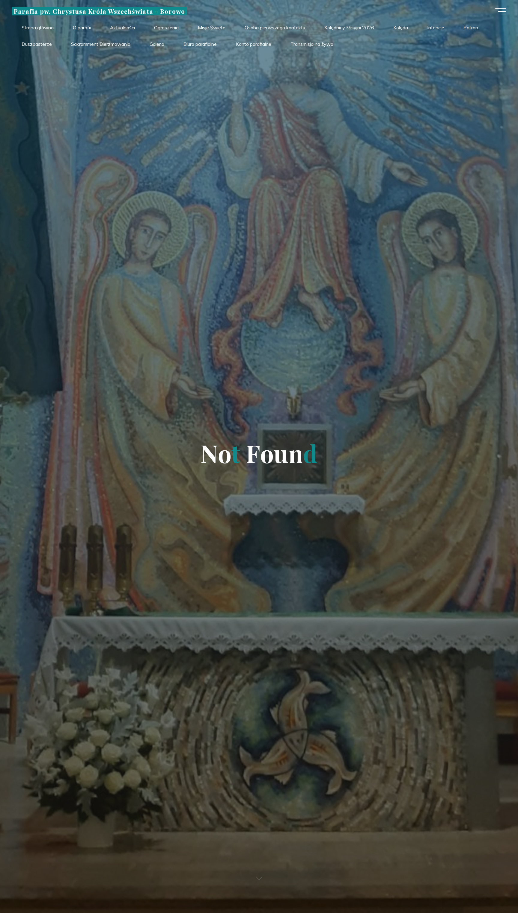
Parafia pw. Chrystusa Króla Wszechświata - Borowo (99, 11)
